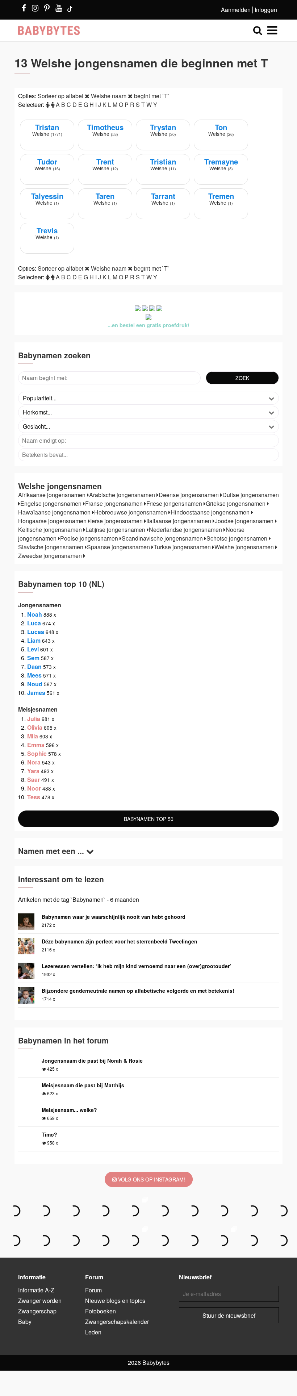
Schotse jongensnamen (237, 538)
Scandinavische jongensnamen (163, 538)
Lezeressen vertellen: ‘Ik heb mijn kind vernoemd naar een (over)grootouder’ (136, 966)
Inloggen (266, 9)
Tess (33, 797)
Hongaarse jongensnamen (53, 521)
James (36, 692)
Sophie (37, 753)
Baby (25, 1321)
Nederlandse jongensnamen (186, 529)
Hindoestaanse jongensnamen (211, 512)
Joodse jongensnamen (245, 521)
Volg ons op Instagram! (151, 1179)
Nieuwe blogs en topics (115, 1300)
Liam (34, 640)
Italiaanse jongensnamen (179, 521)
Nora (34, 762)
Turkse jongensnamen (183, 547)
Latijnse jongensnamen (116, 529)
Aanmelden (236, 9)
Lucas (35, 632)
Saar (33, 779)
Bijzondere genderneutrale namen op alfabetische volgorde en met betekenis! (138, 990)
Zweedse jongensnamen (50, 555)
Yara (33, 771)
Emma (36, 745)
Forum (93, 1290)
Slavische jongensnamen (51, 547)
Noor (34, 788)
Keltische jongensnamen (50, 529)
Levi (33, 649)
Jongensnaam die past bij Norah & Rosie (92, 1060)
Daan (34, 666)
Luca (34, 623)
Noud (34, 684)
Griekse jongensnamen (236, 503)
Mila (32, 736)
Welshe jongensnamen (244, 547)
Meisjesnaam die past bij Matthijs (83, 1085)
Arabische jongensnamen (122, 495)
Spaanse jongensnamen (119, 547)
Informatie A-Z (36, 1290)
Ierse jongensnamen (117, 521)
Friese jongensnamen (175, 503)
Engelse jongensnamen (51, 503)
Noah (34, 614)
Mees (34, 675)
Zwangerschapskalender (117, 1321)
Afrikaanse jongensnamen (52, 495)
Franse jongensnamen (114, 503)
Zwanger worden (40, 1300)
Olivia (34, 727)
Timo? (49, 1134)
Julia (33, 718)
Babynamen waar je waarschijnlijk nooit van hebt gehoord (113, 916)
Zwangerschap (37, 1311)
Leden (93, 1332)
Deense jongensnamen (189, 495)
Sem (33, 658)
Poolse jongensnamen (90, 538)
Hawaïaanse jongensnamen (55, 512)
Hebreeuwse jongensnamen (131, 512)
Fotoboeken (100, 1311)
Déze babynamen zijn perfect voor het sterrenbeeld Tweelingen (119, 941)
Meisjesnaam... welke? (69, 1109)
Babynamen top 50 (148, 818)
